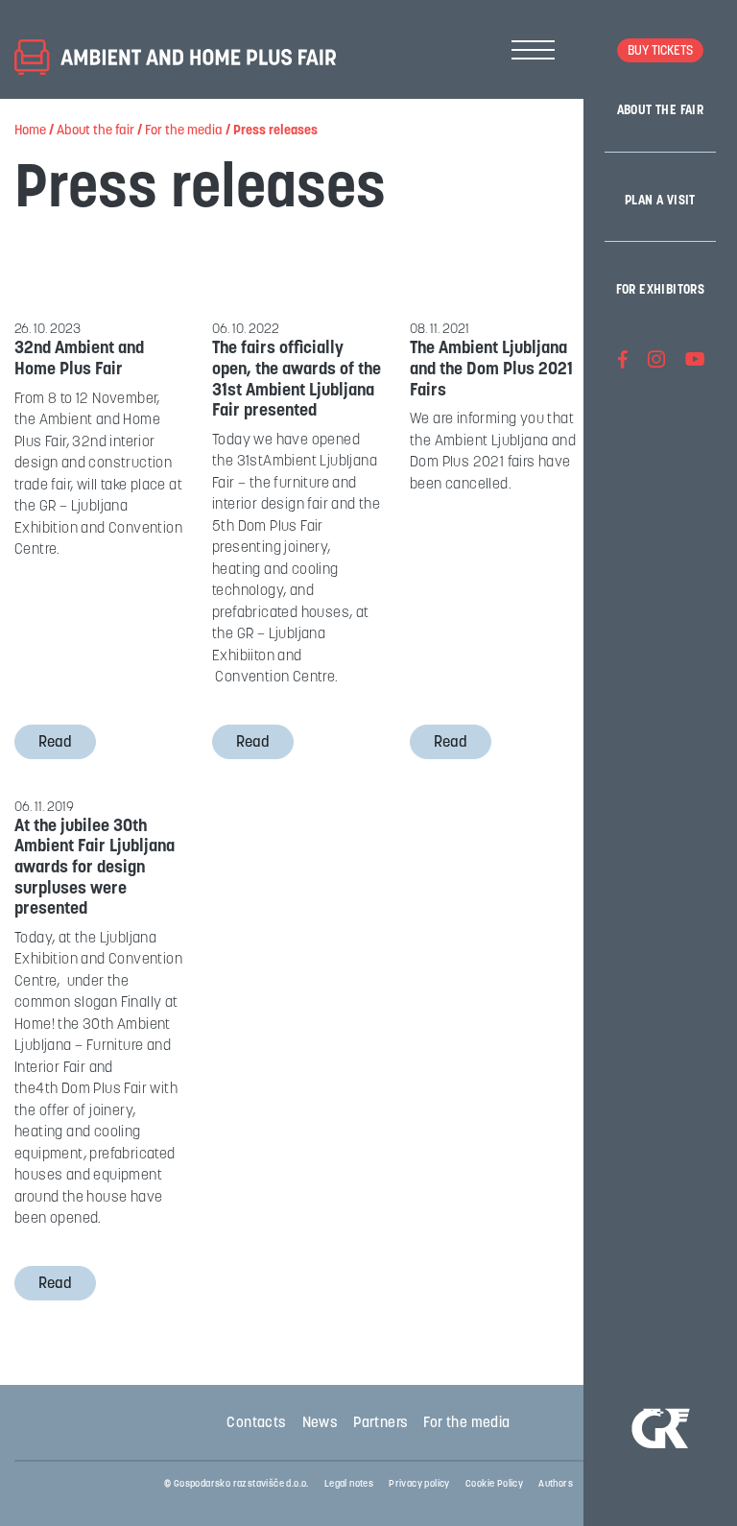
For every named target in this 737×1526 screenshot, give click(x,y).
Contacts (256, 1424)
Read (55, 743)
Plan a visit (660, 201)
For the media (184, 131)
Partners (380, 1424)
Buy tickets (660, 51)
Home (30, 131)
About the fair (660, 111)
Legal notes (348, 1484)
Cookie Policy (494, 1484)
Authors (555, 1484)
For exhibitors (660, 290)
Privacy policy (419, 1484)
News (320, 1424)
